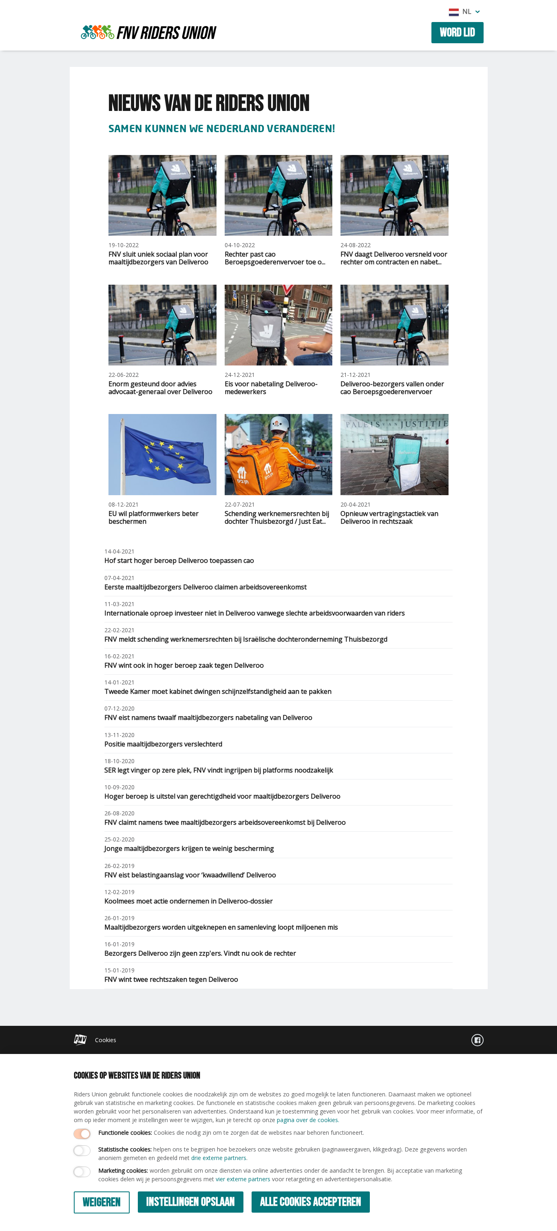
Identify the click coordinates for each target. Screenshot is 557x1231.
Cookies (105, 1040)
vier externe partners (243, 1179)
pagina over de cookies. (308, 1120)
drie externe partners (218, 1158)
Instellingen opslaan (190, 1202)
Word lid (457, 32)
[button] (477, 11)
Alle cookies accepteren (310, 1202)
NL (466, 11)
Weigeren (102, 1202)
